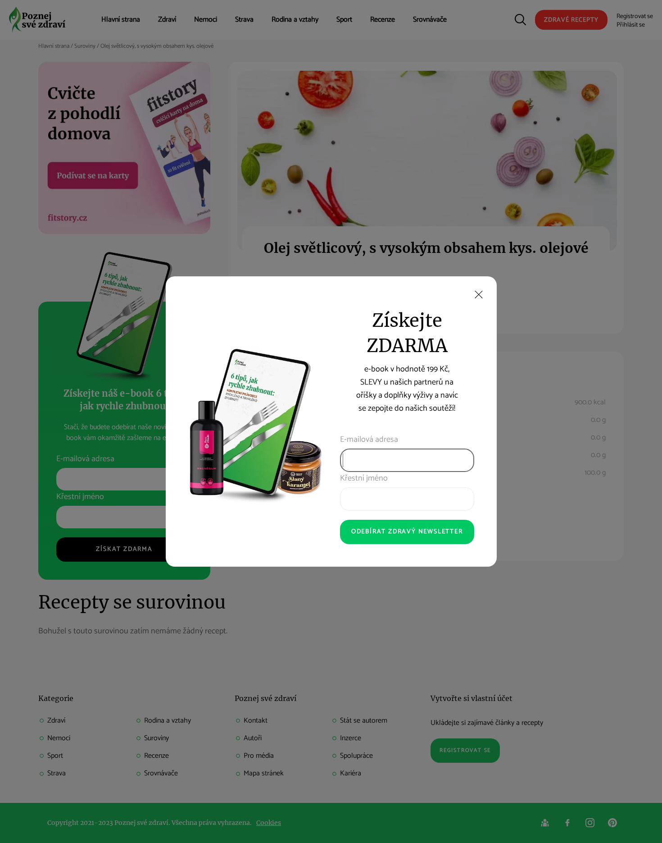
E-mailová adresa (369, 439)
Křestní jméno (364, 478)
